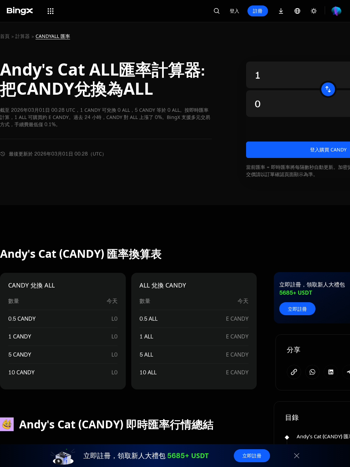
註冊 (257, 11)
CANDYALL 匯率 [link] (53, 36)
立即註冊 (297, 309)
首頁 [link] (5, 36)
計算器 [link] (22, 36)
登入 (234, 11)
